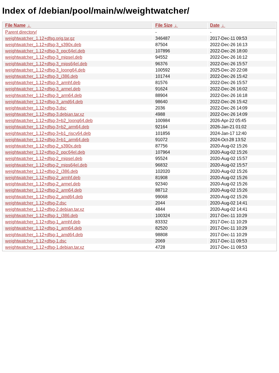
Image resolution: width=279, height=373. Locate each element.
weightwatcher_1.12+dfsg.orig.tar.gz (40, 38)
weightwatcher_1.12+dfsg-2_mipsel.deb (43, 158)
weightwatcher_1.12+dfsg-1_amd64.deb (44, 234)
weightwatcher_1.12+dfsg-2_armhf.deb (42, 177)
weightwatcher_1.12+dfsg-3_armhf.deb (42, 82)
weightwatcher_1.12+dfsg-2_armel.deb (42, 184)
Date (215, 25)
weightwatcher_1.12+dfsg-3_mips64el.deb (46, 63)
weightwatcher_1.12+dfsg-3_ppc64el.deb (45, 51)
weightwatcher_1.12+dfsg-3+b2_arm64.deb (47, 127)
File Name (15, 25)
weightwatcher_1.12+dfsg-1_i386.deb (41, 215)
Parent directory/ (21, 32)
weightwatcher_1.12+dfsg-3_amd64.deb (44, 101)
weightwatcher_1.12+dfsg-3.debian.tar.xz (44, 114)
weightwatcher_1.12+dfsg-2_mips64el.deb (46, 165)
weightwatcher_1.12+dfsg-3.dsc (35, 108)
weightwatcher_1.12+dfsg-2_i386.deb (41, 171)
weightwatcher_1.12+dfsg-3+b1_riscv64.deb (48, 133)
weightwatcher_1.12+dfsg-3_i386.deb (41, 76)
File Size (163, 25)
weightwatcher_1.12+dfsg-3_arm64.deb (43, 95)
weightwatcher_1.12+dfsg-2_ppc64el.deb (45, 152)
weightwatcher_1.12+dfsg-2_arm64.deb (43, 190)
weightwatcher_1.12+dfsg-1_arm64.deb (43, 228)
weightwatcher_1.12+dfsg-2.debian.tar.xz (44, 209)
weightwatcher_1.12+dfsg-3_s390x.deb (43, 44)
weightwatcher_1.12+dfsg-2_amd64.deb (44, 196)
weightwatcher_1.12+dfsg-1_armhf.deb (42, 222)
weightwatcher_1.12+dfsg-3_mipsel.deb (43, 57)
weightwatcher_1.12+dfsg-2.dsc (35, 203)
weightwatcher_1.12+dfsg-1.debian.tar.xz (44, 247)
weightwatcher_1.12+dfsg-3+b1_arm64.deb (47, 139)
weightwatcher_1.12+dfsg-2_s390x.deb (43, 146)
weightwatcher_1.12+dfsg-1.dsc (35, 241)
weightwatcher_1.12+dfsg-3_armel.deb (42, 89)
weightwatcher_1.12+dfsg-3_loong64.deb (45, 70)
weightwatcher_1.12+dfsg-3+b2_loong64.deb (49, 120)
